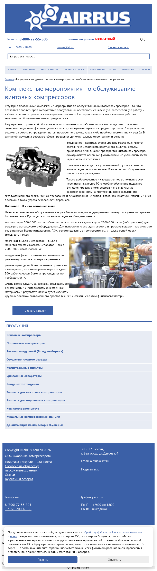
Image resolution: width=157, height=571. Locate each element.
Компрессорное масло (23, 408)
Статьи (10, 474)
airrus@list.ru (65, 47)
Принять (43, 559)
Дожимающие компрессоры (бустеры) (35, 425)
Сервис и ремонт (49, 69)
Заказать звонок (118, 47)
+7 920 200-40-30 (18, 509)
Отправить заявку (78, 567)
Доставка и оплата (74, 69)
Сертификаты (128, 69)
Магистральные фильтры (25, 367)
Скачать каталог (35, 310)
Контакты (144, 69)
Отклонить (114, 559)
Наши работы (97, 69)
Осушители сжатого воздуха (27, 359)
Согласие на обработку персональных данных (22, 468)
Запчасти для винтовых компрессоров (34, 392)
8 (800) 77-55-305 (18, 504)
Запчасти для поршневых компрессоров (36, 400)
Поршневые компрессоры (26, 343)
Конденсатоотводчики (23, 384)
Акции (112, 69)
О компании (28, 69)
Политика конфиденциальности (28, 461)
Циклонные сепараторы (24, 376)
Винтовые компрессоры (24, 335)
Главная (11, 69)
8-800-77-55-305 (33, 38)
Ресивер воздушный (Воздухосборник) (35, 351)
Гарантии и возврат (19, 479)
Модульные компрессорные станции (33, 417)
